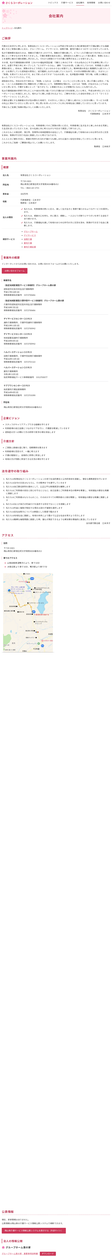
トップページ (7, 28)
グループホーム (31, 231)
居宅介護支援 (30, 247)
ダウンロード (48, 1253)
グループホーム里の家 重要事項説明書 (20, 1253)
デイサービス (30, 235)
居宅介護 (28, 243)
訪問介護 (28, 239)
